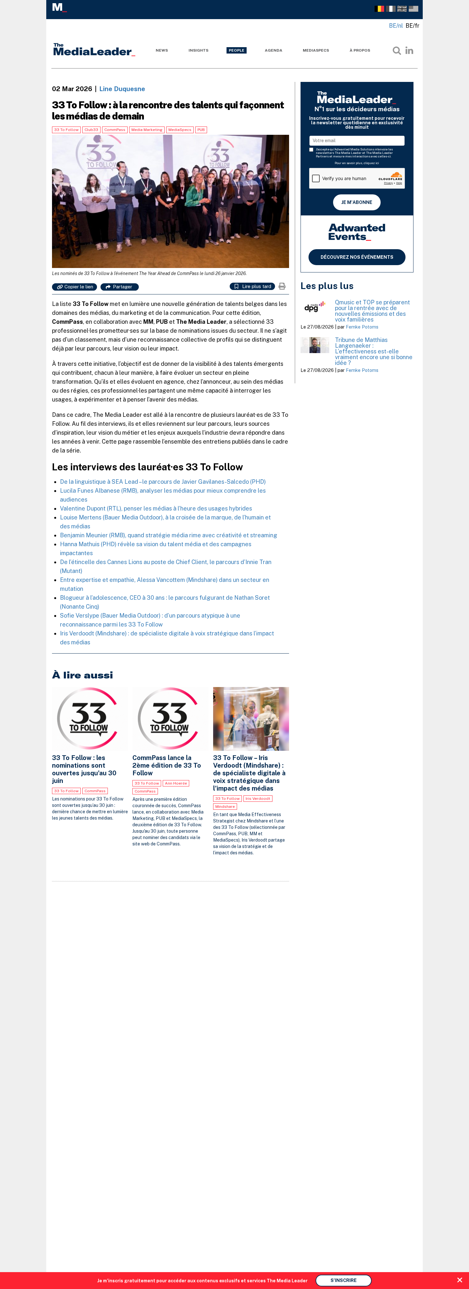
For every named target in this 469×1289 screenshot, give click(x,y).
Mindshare (225, 806)
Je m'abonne (356, 202)
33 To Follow (66, 129)
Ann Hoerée (176, 783)
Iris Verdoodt (258, 798)
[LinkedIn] (409, 50)
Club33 (91, 129)
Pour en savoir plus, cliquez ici (357, 163)
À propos (360, 50)
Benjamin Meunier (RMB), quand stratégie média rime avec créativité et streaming (168, 535)
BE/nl (396, 25)
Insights (198, 50)
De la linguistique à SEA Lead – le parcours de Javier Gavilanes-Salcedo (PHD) (163, 481)
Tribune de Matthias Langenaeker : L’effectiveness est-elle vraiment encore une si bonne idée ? (374, 351)
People (236, 50)
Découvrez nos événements (357, 257)
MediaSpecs (316, 50)
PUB (201, 129)
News (162, 50)
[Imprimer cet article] (282, 286)
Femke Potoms (362, 326)
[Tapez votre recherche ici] (397, 50)
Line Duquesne (122, 89)
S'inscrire (344, 1280)
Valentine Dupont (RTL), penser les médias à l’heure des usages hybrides (156, 508)
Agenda (273, 50)
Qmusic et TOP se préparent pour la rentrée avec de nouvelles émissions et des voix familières (372, 311)
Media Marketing (146, 129)
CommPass (114, 129)
